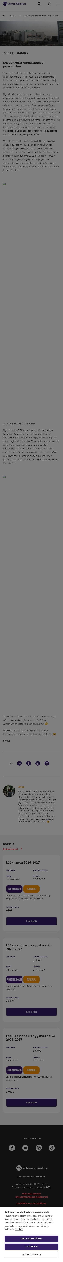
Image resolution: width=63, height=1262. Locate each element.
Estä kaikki (31, 1247)
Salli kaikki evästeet (31, 1239)
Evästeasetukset (31, 1255)
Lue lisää (19, 1229)
